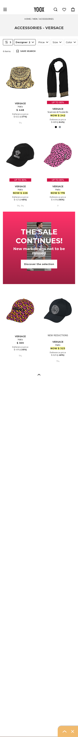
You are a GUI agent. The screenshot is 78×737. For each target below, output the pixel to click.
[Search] (55, 9)
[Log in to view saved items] (64, 9)
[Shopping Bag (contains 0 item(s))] (73, 9)
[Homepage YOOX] (39, 9)
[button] (39, 374)
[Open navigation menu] (5, 9)
